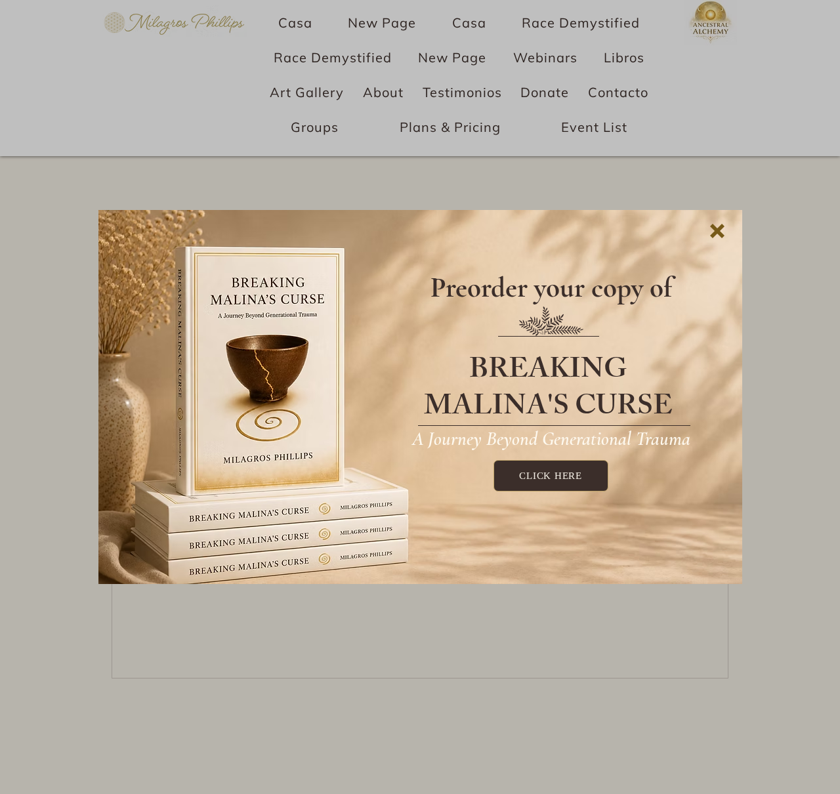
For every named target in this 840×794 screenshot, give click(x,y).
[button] (717, 231)
